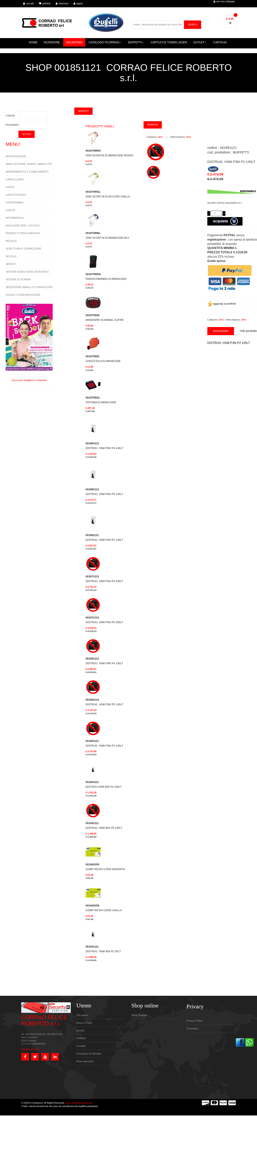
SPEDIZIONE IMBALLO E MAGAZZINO (29, 287)
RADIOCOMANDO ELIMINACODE (106, 276)
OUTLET (198, 42)
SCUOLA (11, 256)
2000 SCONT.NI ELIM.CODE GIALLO (108, 194)
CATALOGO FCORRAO (104, 42)
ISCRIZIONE (52, 42)
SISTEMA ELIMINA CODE (101, 400)
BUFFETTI (134, 42)
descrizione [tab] (220, 330)
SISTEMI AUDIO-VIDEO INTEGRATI (27, 271)
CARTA (10, 187)
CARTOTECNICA (16, 194)
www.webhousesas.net (78, 1102)
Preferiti (81, 1038)
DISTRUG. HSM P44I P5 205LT (104, 620)
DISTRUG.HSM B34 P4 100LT (104, 784)
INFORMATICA (15, 217)
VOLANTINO (74, 42)
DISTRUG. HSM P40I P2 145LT (104, 537)
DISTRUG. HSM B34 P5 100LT (104, 825)
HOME (33, 42)
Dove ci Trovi (84, 1022)
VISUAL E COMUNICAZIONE (23, 294)
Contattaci (192, 1028)
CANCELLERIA (15, 179)
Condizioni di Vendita (88, 1053)
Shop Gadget (139, 1015)
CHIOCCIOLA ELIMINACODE (103, 359)
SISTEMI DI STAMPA (18, 279)
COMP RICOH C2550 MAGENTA (105, 867)
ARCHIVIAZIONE (16, 156)
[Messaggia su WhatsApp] (249, 1042)
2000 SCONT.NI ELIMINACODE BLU (107, 235)
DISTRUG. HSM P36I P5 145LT (104, 702)
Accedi (80, 1030)
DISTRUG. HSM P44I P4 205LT (104, 579)
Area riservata (84, 1061)
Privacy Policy (194, 1020)
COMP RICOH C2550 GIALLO (104, 908)
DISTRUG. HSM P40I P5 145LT (104, 492)
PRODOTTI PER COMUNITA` (23, 233)
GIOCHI (10, 210)
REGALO (11, 240)
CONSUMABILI (15, 202)
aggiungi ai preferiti (224, 303)
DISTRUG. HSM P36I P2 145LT (104, 743)
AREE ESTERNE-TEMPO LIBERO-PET (29, 163)
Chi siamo (82, 1015)
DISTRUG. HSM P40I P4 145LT (104, 446)
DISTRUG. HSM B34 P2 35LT (103, 949)
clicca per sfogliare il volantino (29, 380)
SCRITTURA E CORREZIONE (23, 248)
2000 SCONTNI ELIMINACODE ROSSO (109, 153)
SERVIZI (11, 263)
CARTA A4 (220, 42)
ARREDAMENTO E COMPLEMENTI (27, 171)
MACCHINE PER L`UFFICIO (23, 225)
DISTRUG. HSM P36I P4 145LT (104, 661)
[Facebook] (240, 1042)
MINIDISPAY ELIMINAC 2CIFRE (105, 317)
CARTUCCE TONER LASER (169, 42)
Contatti (81, 1045)
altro (160, 136)
